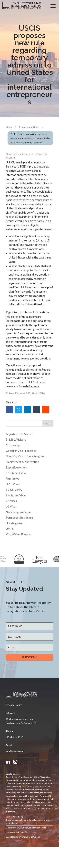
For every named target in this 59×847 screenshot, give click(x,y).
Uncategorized (15, 523)
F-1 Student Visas (17, 473)
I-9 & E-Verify (14, 489)
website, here (31, 386)
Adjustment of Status (19, 434)
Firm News (12, 478)
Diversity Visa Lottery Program (25, 456)
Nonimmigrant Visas (18, 512)
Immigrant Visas (16, 495)
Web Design (12, 836)
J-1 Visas (11, 501)
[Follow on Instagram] (15, 762)
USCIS (21, 166)
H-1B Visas (13, 484)
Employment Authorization (22, 462)
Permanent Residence (19, 517)
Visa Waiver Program (19, 534)
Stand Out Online (31, 836)
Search (47, 423)
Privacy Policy (14, 704)
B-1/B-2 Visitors (16, 439)
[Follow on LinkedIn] (8, 762)
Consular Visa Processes (21, 450)
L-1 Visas (11, 506)
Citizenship (13, 445)
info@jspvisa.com (14, 750)
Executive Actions (17, 467)
